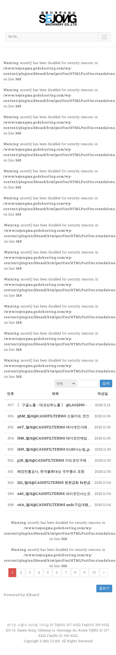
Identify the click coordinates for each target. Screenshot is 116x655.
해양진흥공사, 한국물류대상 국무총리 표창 (50, 471)
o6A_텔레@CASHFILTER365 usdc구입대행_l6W (57, 505)
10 (94, 572)
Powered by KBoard (21, 595)
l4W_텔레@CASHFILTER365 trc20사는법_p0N (56, 449)
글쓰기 (104, 588)
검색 (106, 383)
